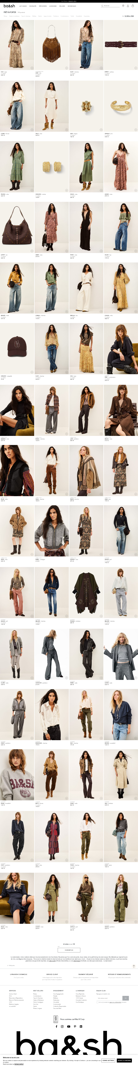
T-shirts (72, 16)
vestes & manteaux (38, 1000)
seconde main (57, 1008)
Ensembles (87, 16)
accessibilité (12, 1006)
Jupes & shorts (47, 16)
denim (35, 1006)
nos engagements (58, 994)
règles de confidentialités (115, 1002)
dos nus (35, 1004)
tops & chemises (38, 998)
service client (13, 994)
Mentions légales (14, 1004)
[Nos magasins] (123, 6)
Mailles (34, 16)
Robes (5, 16)
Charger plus (69, 950)
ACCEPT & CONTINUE (124, 1060)
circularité (56, 1002)
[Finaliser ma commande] (132, 5)
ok (126, 998)
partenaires (56, 1000)
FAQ (10, 996)
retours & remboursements (16, 1000)
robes (35, 994)
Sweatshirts (79, 16)
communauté (57, 1004)
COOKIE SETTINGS (108, 1060)
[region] (69, 1060)
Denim (40, 16)
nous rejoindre (80, 994)
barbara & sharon (81, 996)
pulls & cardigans (38, 1002)
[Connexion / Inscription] (128, 6)
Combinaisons (65, 16)
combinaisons (37, 996)
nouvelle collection (81, 1000)
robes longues (37, 1008)
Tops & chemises (25, 16)
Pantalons (56, 16)
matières (55, 998)
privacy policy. (19, 1064)
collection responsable (59, 1006)
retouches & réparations (16, 998)
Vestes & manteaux (14, 16)
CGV (10, 1002)
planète (55, 996)
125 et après (79, 998)
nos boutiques (80, 1002)
